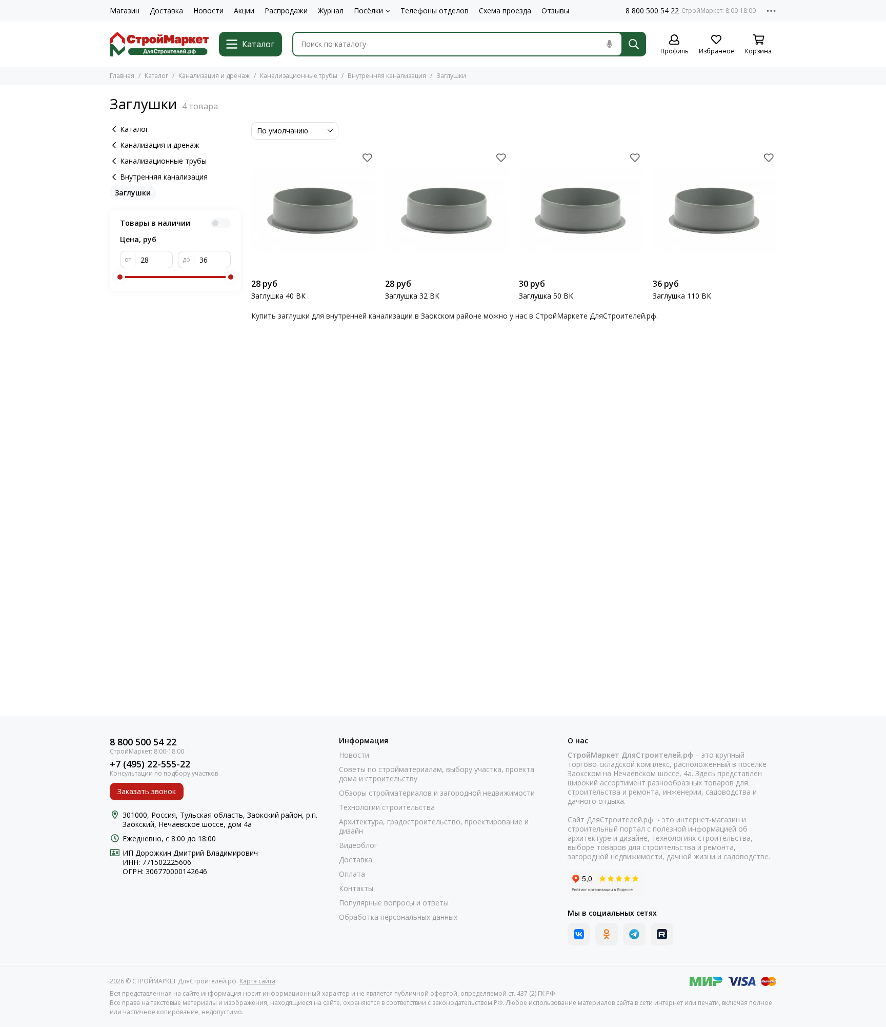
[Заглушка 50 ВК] (580, 211)
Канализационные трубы (298, 75)
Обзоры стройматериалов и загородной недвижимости (437, 793)
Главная (122, 75)
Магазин (124, 10)
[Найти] (633, 44)
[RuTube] (662, 934)
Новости (208, 10)
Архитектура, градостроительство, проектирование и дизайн (434, 826)
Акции (244, 10)
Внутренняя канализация (387, 75)
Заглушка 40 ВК (278, 296)
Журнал (331, 10)
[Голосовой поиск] (609, 44)
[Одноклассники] (606, 934)
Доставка (166, 10)
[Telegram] (634, 934)
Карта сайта (257, 981)
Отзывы (555, 10)
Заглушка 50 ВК (546, 296)
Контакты (356, 888)
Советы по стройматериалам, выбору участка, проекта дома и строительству (436, 774)
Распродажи (286, 10)
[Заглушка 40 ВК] (313, 211)
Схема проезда (505, 10)
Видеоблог (358, 845)
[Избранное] (367, 157)
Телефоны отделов (434, 10)
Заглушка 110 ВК (682, 296)
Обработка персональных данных (398, 917)
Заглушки (133, 193)
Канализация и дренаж (214, 75)
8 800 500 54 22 (652, 10)
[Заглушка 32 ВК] (447, 211)
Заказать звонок (146, 791)
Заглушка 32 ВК (412, 296)
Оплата (352, 874)
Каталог (156, 75)
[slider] (120, 277)
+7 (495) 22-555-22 (150, 764)
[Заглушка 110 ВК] (714, 211)
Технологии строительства (387, 807)
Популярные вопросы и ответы (394, 902)
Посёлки (368, 10)
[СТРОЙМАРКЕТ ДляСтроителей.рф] (159, 44)
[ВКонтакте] (579, 934)
